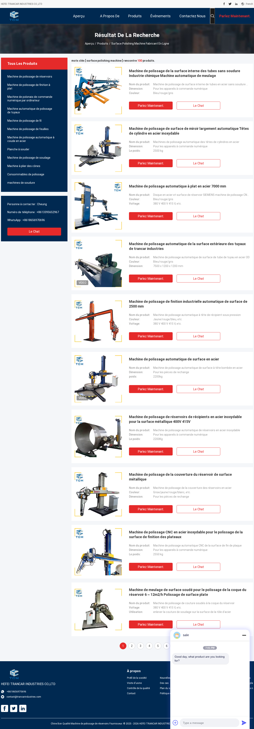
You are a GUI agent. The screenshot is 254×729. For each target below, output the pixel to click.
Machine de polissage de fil (24, 120)
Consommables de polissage (25, 174)
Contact (131, 693)
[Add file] (175, 722)
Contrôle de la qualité (138, 688)
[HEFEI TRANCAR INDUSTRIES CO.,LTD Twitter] (230, 4)
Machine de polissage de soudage (28, 157)
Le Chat (34, 231)
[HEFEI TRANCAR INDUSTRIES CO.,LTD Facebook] (224, 4)
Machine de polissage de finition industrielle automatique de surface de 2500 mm (188, 303)
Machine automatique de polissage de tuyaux (29, 110)
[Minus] (244, 635)
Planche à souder (18, 149)
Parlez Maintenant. (151, 106)
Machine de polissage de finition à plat (28, 86)
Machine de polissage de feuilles (28, 129)
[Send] (244, 722)
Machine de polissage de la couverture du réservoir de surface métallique (180, 476)
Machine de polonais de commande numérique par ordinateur (29, 98)
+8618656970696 (33, 220)
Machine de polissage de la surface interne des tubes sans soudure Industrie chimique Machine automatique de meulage (184, 73)
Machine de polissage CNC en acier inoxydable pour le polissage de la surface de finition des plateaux (186, 534)
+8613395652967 (48, 212)
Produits (102, 43)
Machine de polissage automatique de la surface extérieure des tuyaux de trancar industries (187, 246)
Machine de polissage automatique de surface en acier (174, 359)
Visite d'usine (134, 683)
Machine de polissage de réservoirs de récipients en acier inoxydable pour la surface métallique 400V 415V (185, 419)
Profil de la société (136, 678)
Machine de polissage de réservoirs (29, 76)
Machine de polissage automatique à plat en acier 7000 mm (177, 186)
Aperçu (89, 43)
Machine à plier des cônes (23, 166)
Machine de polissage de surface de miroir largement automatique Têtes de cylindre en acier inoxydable (189, 130)
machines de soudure (21, 182)
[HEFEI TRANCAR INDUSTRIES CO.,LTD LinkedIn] (236, 4)
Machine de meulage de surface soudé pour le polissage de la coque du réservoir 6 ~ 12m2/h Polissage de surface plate (187, 592)
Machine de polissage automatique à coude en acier (30, 139)
